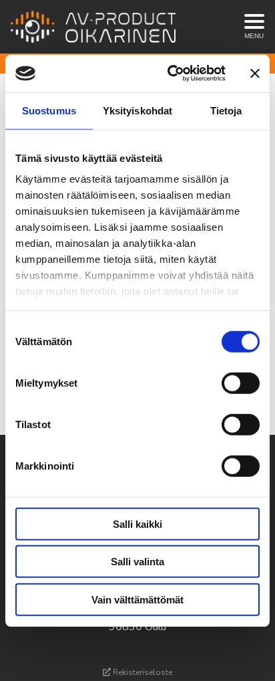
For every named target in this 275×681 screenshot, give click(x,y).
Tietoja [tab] (226, 110)
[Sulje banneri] (255, 73)
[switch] (241, 382)
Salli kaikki (137, 523)
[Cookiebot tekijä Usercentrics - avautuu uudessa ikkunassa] (170, 73)
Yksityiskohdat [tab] (137, 110)
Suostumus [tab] (49, 110)
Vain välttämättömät (137, 599)
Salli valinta (137, 561)
